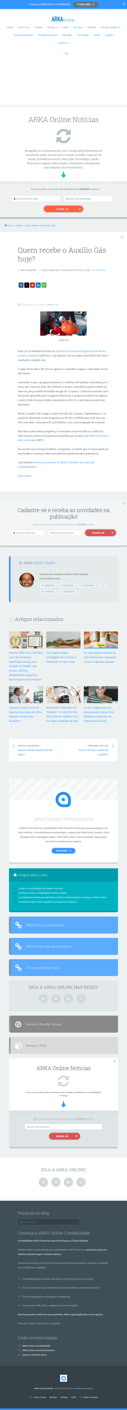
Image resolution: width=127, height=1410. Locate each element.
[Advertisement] (63, 83)
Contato (38, 27)
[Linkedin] (68, 998)
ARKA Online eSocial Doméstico (48, 946)
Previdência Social (47, 34)
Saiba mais (62, 850)
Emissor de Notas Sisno (43, 967)
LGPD (65, 27)
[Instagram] (56, 998)
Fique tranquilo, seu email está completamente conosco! (65, 189)
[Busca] (63, 50)
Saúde (97, 34)
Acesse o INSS (36, 1045)
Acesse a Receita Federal (43, 1024)
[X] (81, 998)
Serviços (78, 27)
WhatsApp (69, 591)
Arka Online (24, 476)
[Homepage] (63, 19)
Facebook (68, 585)
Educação (67, 34)
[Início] (63, 1378)
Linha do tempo (90, 1397)
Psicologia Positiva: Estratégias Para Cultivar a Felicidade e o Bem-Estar (61, 657)
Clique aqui (84, 4)
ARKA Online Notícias (43, 1388)
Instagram (88, 585)
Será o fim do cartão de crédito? (94, 750)
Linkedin (49, 591)
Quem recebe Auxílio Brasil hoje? (35, 750)
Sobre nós (23, 27)
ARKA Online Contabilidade (45, 925)
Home (10, 27)
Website (49, 585)
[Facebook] (43, 998)
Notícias (92, 27)
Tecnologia (83, 34)
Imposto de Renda (23, 34)
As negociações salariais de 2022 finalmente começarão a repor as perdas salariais (100, 657)
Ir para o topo (39, 1397)
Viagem (109, 34)
